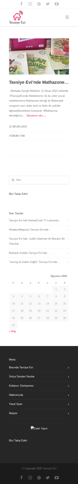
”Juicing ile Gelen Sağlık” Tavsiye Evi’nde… (34, 261)
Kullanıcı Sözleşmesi (21, 385)
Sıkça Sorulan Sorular (21, 376)
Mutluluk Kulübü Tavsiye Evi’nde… (29, 252)
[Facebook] (21, 4)
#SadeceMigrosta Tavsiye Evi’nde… (30, 229)
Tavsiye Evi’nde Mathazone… (39, 82)
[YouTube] (57, 4)
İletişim (13, 413)
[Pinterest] (39, 4)
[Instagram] (30, 4)
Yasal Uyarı (15, 403)
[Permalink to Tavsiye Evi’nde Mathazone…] (39, 56)
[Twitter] (48, 4)
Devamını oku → (36, 115)
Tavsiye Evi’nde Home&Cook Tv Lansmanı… (35, 220)
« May (12, 331)
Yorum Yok (17, 135)
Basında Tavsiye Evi (21, 367)
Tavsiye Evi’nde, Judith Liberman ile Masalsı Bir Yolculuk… (37, 241)
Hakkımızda (16, 394)
